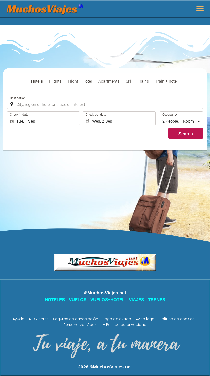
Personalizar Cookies (83, 324)
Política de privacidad (126, 324)
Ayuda (18, 318)
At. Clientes (39, 318)
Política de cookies (177, 318)
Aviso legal (145, 318)
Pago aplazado (116, 318)
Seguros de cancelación (75, 318)
